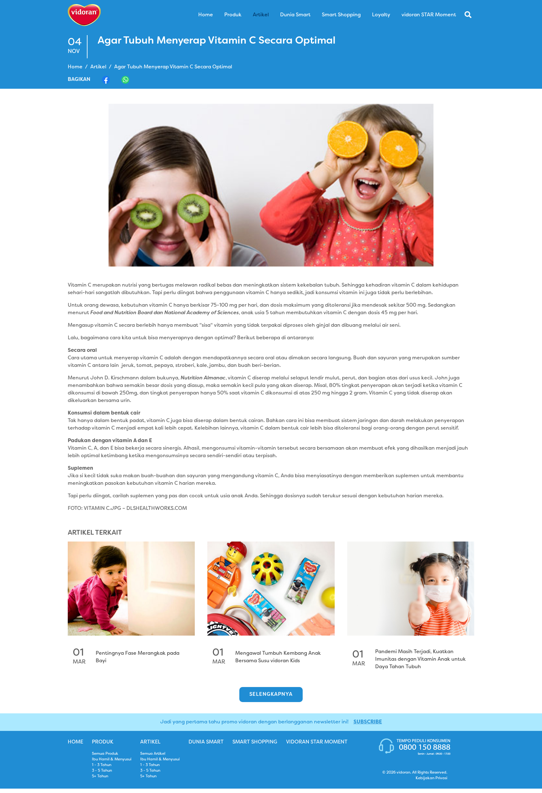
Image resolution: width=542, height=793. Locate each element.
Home (75, 67)
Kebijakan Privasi (431, 778)
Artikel (98, 67)
